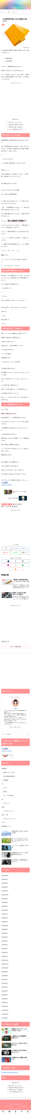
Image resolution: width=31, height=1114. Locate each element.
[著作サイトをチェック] (8, 561)
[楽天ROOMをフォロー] (8, 565)
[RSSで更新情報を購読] (15, 569)
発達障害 (15, 506)
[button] (28, 734)
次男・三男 (5, 814)
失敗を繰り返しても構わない (16, 127)
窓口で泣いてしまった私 (15, 122)
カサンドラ (6, 803)
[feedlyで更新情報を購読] (23, 565)
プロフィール (8, 1106)
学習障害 (5, 780)
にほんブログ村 (5, 485)
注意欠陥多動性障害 (9, 776)
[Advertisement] (15, 99)
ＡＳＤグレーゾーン (9, 811)
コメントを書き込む (15, 646)
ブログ (3, 822)
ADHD (4, 504)
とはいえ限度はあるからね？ (16, 129)
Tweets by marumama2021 (9, 1072)
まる (15, 708)
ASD (21, 504)
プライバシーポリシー (15, 1109)
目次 (13, 119)
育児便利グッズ (6, 826)
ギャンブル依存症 (7, 506)
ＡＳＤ (10, 504)
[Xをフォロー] (23, 561)
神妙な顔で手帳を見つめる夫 (16, 124)
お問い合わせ (22, 1106)
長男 (3, 807)
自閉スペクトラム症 (9, 772)
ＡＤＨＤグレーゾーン (9, 818)
